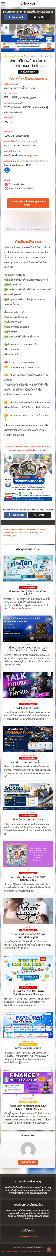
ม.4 (27, 532)
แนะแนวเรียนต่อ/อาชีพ (43, 56)
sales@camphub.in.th (28, 1237)
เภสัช (28, 870)
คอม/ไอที (28, 984)
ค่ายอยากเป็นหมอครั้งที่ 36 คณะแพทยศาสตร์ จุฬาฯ (28, 936)
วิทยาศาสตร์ (28, 584)
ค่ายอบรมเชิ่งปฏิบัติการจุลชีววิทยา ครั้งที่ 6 (28, 593)
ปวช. (7, 532)
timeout (22, 529)
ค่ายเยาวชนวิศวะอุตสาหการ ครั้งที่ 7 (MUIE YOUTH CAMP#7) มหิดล (28, 649)
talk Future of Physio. (28, 708)
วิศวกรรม (28, 56)
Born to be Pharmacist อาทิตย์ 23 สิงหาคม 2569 (28, 879)
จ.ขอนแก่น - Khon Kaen (36, 529)
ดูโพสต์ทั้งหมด (28, 1162)
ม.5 (32, 532)
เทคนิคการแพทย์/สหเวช (28, 700)
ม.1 (13, 532)
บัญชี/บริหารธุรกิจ (28, 1041)
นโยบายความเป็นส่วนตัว (28, 1251)
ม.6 (37, 532)
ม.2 (17, 532)
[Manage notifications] (49, 1249)
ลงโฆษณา (40, 1251)
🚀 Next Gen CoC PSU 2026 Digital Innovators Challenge (28, 993)
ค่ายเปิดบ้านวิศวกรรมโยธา (28, 819)
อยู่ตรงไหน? (34, 155)
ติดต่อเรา (16, 1251)
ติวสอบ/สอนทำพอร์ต (13, 56)
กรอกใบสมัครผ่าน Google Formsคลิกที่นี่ (28, 203)
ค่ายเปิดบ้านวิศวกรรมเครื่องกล (28, 762)
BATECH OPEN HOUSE (28, 1048)
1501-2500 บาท (11, 529)
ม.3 (22, 532)
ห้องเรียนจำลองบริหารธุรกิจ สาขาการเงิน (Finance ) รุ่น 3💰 (28, 1108)
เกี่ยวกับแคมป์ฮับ (7, 1251)
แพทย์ (28, 927)
